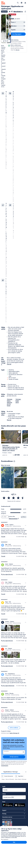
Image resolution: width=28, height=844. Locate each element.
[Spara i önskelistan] (19, 432)
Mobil (3, 801)
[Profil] (25, 3)
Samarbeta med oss (7, 817)
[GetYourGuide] (3, 3)
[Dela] (25, 11)
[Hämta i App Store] (19, 805)
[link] (11, 443)
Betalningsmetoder (7, 820)
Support (4, 810)
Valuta (4, 794)
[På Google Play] (7, 805)
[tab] (10, 772)
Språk (3, 786)
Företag (4, 813)
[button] (3, 28)
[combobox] (14, 518)
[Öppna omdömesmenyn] (25, 525)
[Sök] (18, 3)
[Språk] (21, 3)
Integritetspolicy (4, 765)
